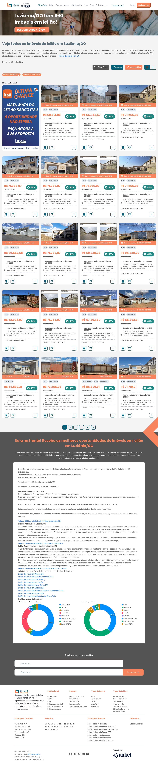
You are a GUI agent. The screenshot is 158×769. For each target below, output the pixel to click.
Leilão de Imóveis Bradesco (98, 735)
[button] (101, 67)
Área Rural (95, 704)
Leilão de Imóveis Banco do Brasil (101, 727)
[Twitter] (87, 754)
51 (87, 427)
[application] (48, 619)
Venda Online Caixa (120, 706)
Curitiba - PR (19, 735)
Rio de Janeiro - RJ (22, 727)
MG (74, 724)
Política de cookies (54, 709)
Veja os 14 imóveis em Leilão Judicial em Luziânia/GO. (40, 543)
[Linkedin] (83, 754)
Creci (92, 5)
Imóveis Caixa (74, 699)
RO (70, 727)
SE (52, 729)
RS (46, 729)
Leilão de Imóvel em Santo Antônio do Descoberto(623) (40, 591)
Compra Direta (118, 704)
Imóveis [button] (42, 5)
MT (49, 727)
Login (132, 5)
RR (72, 727)
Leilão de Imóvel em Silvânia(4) (31, 593)
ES (65, 724)
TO (56, 729)
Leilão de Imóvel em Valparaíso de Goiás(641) (37, 596)
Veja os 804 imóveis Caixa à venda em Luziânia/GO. (39, 521)
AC (46, 724)
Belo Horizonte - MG (22, 729)
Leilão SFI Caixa (119, 712)
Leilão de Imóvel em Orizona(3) (31, 588)
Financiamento (62, 5)
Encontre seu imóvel (76, 696)
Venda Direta (118, 701)
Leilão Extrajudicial (120, 699)
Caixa (51, 5)
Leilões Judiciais (137, 724)
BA (57, 724)
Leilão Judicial (118, 696)
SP (54, 729)
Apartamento (96, 699)
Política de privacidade (55, 704)
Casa (93, 696)
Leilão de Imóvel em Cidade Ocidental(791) (35, 577)
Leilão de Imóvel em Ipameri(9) (30, 582)
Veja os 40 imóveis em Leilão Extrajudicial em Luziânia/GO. (42, 568)
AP (55, 724)
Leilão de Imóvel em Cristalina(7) (31, 579)
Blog (49, 701)
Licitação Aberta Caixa (121, 709)
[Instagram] (75, 754)
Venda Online (53, 109)
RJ (65, 727)
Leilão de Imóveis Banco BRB (99, 732)
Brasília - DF (19, 738)
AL (49, 724)
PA (52, 727)
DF (63, 724)
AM (52, 724)
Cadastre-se (143, 5)
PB (55, 727)
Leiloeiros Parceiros (79, 5)
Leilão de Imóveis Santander (99, 738)
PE (57, 727)
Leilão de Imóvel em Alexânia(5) (31, 574)
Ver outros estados (34, 754)
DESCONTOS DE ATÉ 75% (31, 29)
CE (60, 724)
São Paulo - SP (20, 724)
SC (49, 729)
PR (62, 727)
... (81, 427)
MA (71, 724)
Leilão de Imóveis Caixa (97, 724)
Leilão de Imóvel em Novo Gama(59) (33, 585)
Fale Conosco (102, 5)
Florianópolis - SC (21, 732)
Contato (50, 699)
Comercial (95, 706)
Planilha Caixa (117, 5)
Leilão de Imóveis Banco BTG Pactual (102, 729)
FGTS (45, 109)
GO (68, 724)
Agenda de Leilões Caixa (78, 706)
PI (60, 727)
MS (46, 727)
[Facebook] (70, 754)
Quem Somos (52, 696)
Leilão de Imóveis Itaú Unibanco (100, 740)
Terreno (94, 701)
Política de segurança (55, 706)
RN (67, 727)
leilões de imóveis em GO (69, 56)
